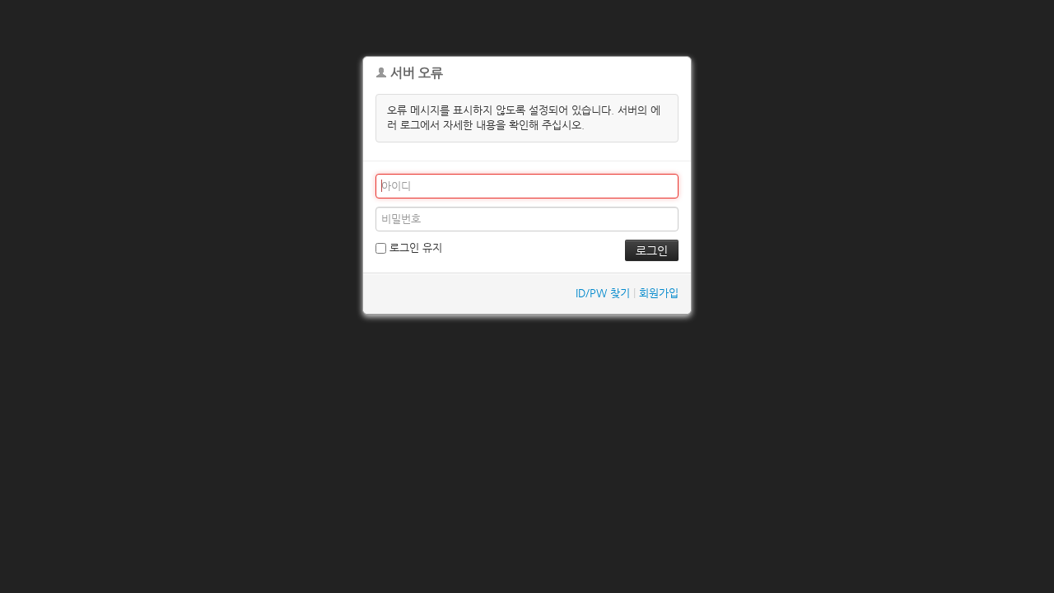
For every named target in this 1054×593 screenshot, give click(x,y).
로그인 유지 (414, 247)
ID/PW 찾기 (603, 293)
